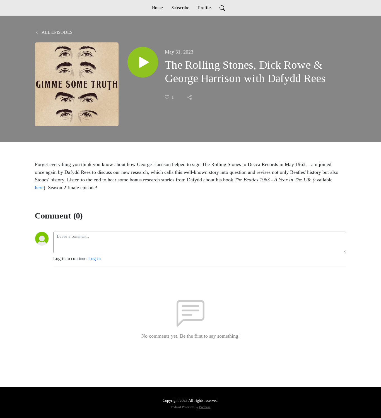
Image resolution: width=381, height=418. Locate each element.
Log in (94, 258)
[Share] (190, 97)
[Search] (222, 7)
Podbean (205, 407)
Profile (204, 7)
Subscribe (180, 7)
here (39, 187)
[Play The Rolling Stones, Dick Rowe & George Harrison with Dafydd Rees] (142, 62)
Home (157, 7)
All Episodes (57, 32)
